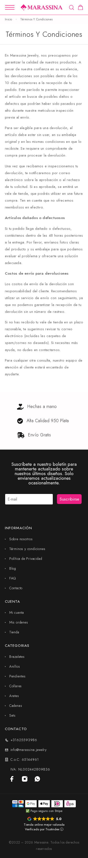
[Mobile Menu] (10, 7)
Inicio (8, 19)
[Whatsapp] (37, 778)
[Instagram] (24, 778)
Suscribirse (69, 499)
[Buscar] (71, 7)
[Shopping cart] (80, 8)
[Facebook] (12, 778)
